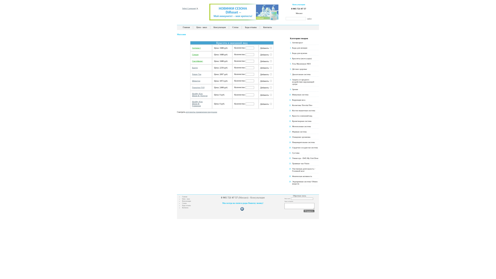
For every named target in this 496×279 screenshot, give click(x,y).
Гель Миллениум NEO (301, 64)
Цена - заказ (201, 27)
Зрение (295, 89)
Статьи (235, 27)
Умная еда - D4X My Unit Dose (305, 158)
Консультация (220, 27)
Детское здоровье (299, 69)
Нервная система (299, 132)
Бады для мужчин (299, 53)
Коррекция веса (298, 100)
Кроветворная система (301, 121)
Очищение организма (301, 137)
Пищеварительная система (303, 142)
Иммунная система (300, 95)
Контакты (267, 27)
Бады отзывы (251, 27)
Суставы (295, 153)
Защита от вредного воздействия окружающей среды (303, 82)
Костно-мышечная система (303, 111)
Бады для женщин (299, 48)
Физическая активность (302, 176)
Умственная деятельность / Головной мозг (303, 170)
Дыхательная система (301, 74)
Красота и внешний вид (302, 116)
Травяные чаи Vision (300, 163)
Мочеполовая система (301, 126)
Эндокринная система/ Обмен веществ (304, 183)
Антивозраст (297, 43)
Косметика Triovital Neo (302, 105)
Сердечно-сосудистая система (305, 148)
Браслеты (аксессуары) (302, 58)
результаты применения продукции (201, 112)
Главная (186, 27)
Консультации (186, 201)
